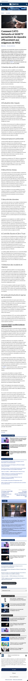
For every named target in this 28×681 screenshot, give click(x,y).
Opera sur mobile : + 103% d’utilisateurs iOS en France (13, 471)
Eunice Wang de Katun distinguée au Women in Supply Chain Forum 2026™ (18, 452)
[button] (26, 655)
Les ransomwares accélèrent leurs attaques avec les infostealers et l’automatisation (18, 446)
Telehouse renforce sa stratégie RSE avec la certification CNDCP (18, 643)
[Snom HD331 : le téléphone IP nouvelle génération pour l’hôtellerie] (5, 600)
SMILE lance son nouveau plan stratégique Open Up (16, 610)
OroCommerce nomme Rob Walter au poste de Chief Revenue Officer (18, 604)
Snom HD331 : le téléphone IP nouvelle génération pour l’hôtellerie (18, 599)
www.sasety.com (22, 535)
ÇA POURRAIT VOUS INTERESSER (11, 635)
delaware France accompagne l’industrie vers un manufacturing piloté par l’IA (11, 478)
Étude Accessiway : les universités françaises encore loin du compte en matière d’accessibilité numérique (18, 440)
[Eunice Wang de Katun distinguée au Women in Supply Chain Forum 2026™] (5, 453)
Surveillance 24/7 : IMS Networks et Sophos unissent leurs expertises (18, 638)
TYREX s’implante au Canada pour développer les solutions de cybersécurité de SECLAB (11, 474)
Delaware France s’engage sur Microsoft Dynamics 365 (16, 649)
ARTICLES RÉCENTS (7, 615)
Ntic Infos (4, 45)
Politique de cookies (8, 679)
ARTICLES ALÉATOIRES (8, 596)
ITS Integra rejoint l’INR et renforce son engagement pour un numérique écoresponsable (6, 494)
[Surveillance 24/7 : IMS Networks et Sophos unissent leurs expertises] (5, 639)
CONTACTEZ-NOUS (4, 1)
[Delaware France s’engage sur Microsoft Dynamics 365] (5, 650)
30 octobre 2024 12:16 (11, 45)
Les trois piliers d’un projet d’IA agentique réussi (11, 480)
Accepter (14, 669)
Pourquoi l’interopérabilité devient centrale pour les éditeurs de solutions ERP (21, 494)
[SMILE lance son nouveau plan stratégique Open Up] (5, 611)
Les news (3, 432)
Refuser (14, 673)
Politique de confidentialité (17, 679)
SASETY (12, 61)
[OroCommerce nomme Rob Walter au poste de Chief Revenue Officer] (5, 605)
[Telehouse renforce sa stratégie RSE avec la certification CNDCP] (5, 644)
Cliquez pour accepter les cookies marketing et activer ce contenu (14, 509)
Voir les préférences (14, 676)
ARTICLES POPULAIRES (8, 435)
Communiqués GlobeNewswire (9, 583)
